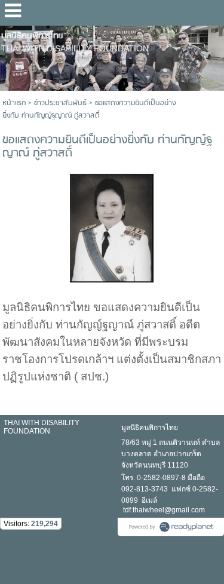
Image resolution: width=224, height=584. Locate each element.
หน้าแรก (14, 103)
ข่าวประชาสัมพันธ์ (60, 103)
